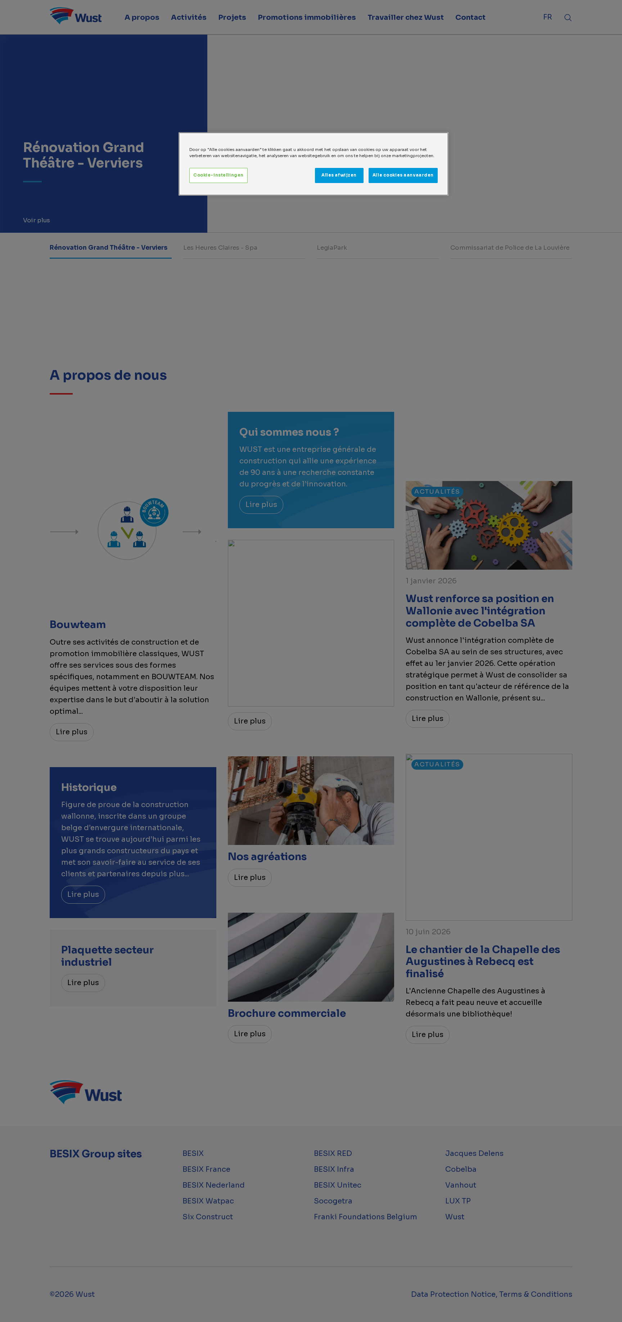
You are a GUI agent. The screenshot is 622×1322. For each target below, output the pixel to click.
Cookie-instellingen (218, 175)
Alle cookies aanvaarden (403, 175)
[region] (314, 164)
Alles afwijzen (339, 175)
